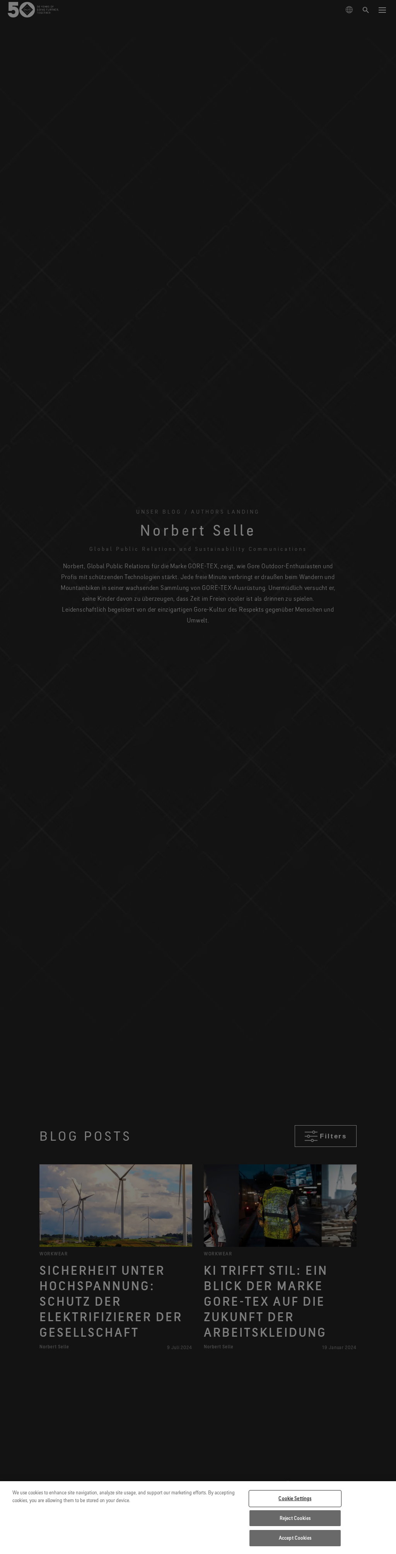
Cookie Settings (294, 1498)
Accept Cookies (295, 1538)
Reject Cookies (295, 1518)
